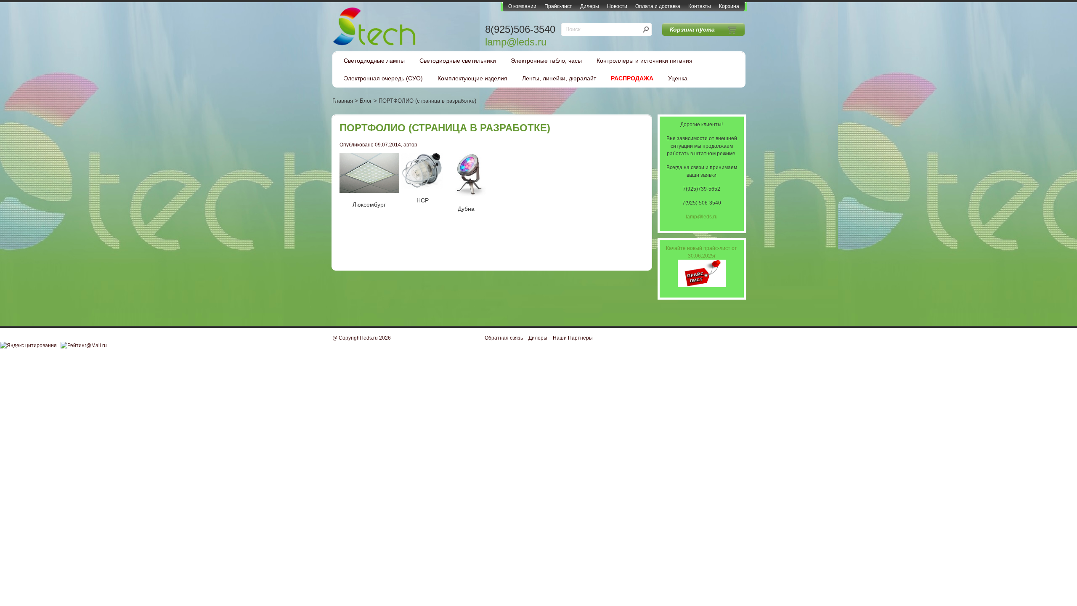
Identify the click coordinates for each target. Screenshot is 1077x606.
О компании (522, 6)
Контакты (699, 6)
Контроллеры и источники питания (644, 60)
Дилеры (589, 6)
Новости (617, 6)
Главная (342, 101)
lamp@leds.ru (515, 42)
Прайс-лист (558, 6)
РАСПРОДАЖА (632, 78)
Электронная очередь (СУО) (383, 78)
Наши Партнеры (573, 338)
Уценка (677, 78)
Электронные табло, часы (546, 60)
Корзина (729, 6)
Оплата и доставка (657, 6)
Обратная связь (504, 338)
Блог (366, 101)
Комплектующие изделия (472, 78)
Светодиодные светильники (457, 60)
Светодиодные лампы (374, 60)
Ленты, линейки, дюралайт (559, 78)
